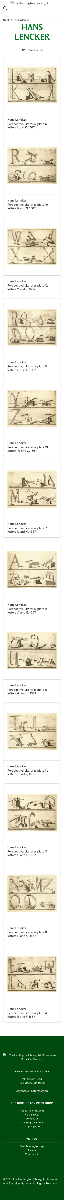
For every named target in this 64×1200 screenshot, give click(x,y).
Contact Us (32, 1118)
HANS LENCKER (21, 20)
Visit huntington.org (32, 1146)
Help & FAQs (32, 1114)
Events (32, 1150)
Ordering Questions (32, 1122)
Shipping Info (32, 1126)
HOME (6, 20)
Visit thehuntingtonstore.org (32, 1090)
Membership (32, 1154)
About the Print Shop (32, 1110)
